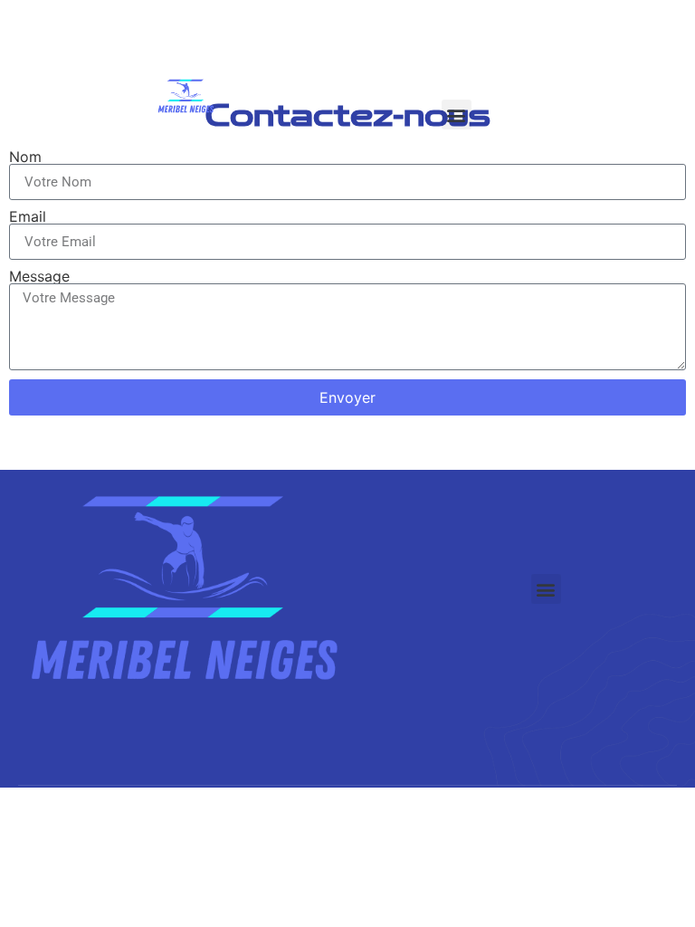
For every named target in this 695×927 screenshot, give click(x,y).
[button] (456, 114)
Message (39, 276)
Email (27, 216)
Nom (25, 156)
